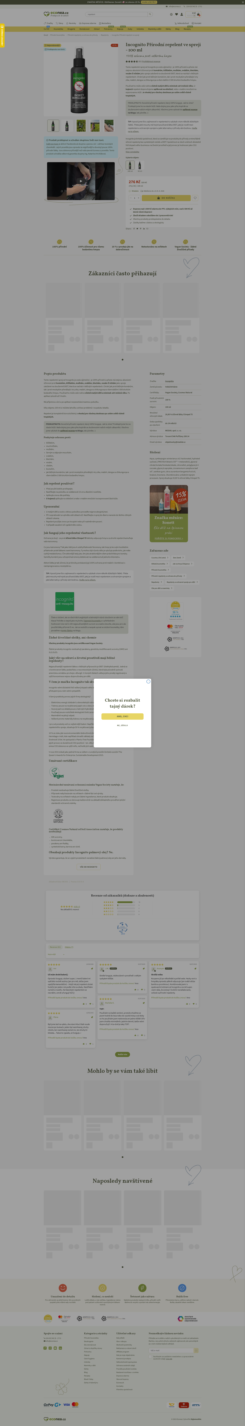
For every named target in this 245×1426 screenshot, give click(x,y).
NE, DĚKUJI (122, 725)
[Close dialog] (148, 681)
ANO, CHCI (122, 716)
